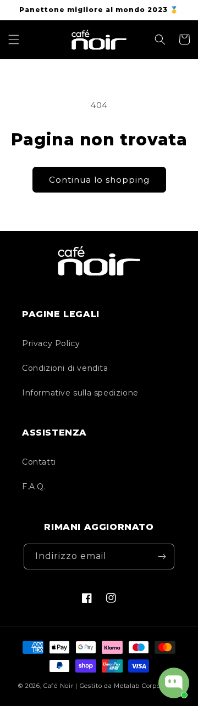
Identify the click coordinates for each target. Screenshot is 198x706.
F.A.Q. (34, 487)
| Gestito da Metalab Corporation (127, 686)
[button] (14, 39)
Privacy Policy (51, 343)
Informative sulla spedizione (80, 393)
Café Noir (58, 686)
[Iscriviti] (162, 556)
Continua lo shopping (99, 179)
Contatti (39, 462)
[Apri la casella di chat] (173, 683)
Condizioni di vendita (65, 368)
